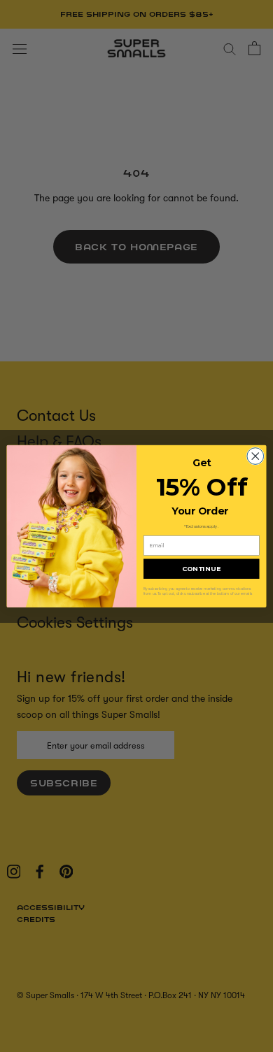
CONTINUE (201, 568)
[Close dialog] (255, 455)
